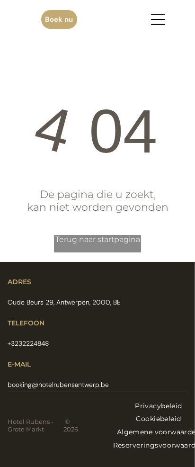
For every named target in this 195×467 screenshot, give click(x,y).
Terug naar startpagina (97, 239)
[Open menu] (158, 19)
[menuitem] (158, 406)
